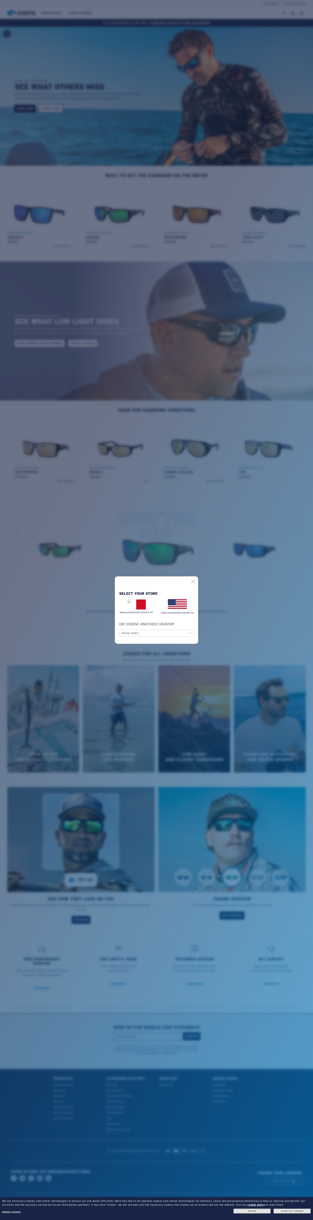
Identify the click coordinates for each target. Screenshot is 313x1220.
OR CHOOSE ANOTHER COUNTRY (146, 624)
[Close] (193, 581)
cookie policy (256, 1204)
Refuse (252, 1211)
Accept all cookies (292, 1211)
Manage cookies (11, 1212)
